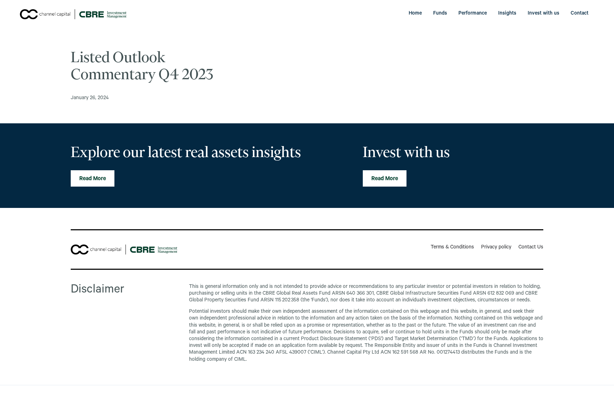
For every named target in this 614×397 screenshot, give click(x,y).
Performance (472, 14)
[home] (73, 14)
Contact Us (530, 248)
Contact (579, 14)
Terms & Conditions (452, 248)
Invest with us (543, 14)
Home (415, 14)
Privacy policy (496, 248)
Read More (92, 179)
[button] (440, 14)
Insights (507, 14)
